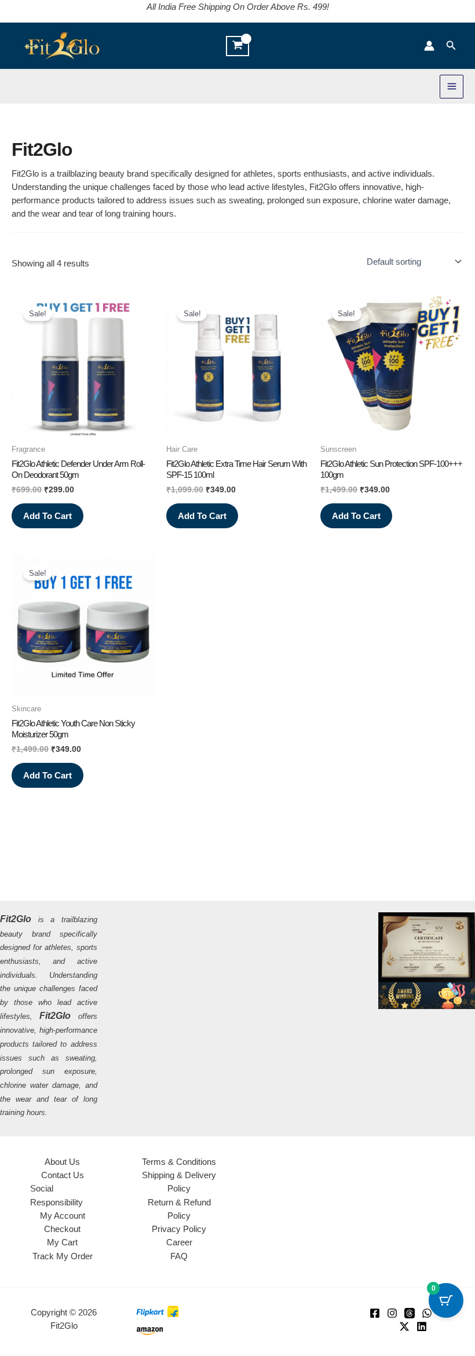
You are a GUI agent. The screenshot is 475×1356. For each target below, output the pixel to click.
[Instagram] (392, 1313)
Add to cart (47, 516)
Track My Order (62, 1256)
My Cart (62, 1242)
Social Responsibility (56, 1195)
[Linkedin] (421, 1326)
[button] (451, 45)
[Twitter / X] (404, 1326)
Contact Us (62, 1175)
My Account (62, 1215)
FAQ (179, 1256)
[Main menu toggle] (451, 86)
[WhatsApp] (427, 1313)
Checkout (62, 1229)
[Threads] (409, 1313)
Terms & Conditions (179, 1162)
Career (179, 1242)
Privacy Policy (179, 1229)
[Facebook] (375, 1313)
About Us (62, 1162)
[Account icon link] (429, 46)
